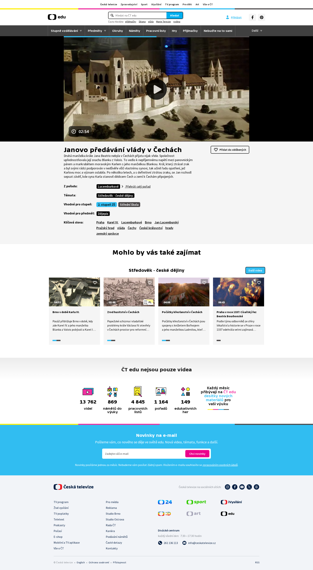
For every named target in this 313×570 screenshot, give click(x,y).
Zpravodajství (129, 4)
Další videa (255, 270)
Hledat (174, 15)
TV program (172, 4)
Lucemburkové (108, 186)
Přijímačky (190, 30)
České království (150, 228)
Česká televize (108, 4)
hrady (169, 228)
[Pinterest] (261, 17)
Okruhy (117, 30)
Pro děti (187, 4)
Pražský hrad (105, 228)
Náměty (134, 30)
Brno (148, 222)
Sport (144, 4)
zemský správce (107, 233)
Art (197, 4)
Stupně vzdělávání (64, 30)
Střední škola (129, 204)
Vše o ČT (208, 4)
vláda (121, 228)
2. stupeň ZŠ (106, 204)
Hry (174, 30)
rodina (176, 21)
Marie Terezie (163, 21)
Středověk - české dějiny (115, 195)
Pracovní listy (156, 30)
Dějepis (103, 214)
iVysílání (156, 4)
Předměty (95, 30)
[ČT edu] (57, 18)
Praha (100, 222)
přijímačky (130, 21)
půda (151, 21)
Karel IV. (112, 222)
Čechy (132, 228)
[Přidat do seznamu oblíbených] (95, 282)
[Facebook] (252, 17)
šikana (142, 21)
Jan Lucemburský (167, 222)
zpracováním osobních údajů (220, 465)
